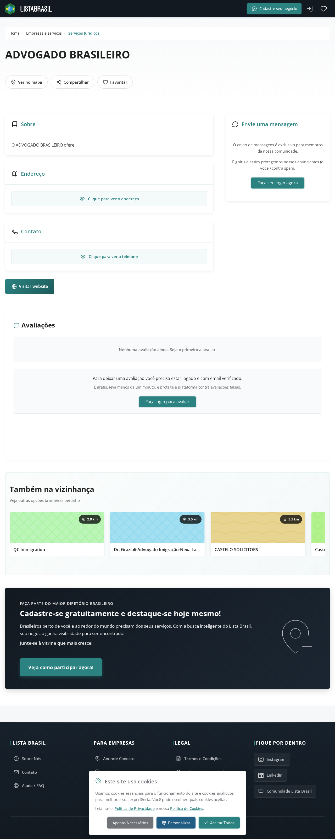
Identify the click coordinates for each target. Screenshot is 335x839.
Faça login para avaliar (167, 402)
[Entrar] (310, 9)
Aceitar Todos (222, 822)
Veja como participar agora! (60, 667)
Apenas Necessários (130, 822)
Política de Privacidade (135, 808)
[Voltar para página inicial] (30, 9)
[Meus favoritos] (324, 9)
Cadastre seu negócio (278, 8)
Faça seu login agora (278, 183)
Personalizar (179, 822)
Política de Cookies (186, 808)
